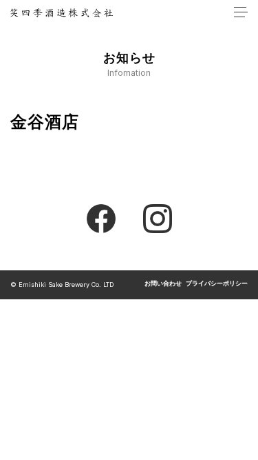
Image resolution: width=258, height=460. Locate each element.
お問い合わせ (163, 284)
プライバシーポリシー (217, 284)
